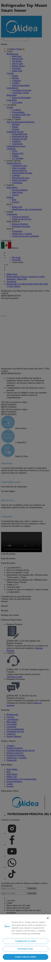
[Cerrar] (48, 918)
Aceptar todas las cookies (25, 957)
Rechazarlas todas (25, 949)
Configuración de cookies (25, 941)
